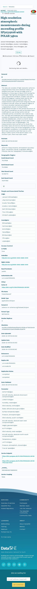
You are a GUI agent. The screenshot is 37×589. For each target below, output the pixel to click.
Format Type (5, 311)
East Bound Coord (7, 178)
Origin (3, 194)
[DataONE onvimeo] (9, 564)
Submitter (4, 255)
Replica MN (5, 360)
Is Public (4, 249)
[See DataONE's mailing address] (24, 564)
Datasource (5, 353)
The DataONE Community (24, 512)
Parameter (4, 389)
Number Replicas (6, 318)
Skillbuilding (5, 524)
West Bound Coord (7, 171)
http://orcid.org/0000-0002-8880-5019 (15, 258)
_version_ (4, 468)
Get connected (18, 584)
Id (2, 77)
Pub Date (4, 138)
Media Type (5, 298)
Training (3, 526)
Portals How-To (6, 532)
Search (5, 6)
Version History (9, 13)
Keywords (4, 145)
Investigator (5, 220)
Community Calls (25, 515)
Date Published (6, 382)
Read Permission (6, 269)
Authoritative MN (6, 275)
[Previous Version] (3, 14)
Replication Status (7, 371)
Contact (22, 529)
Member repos (24, 506)
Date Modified (5, 347)
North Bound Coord (7, 165)
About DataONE (25, 524)
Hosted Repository (7, 508)
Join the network (25, 508)
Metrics (22, 526)
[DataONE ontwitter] (3, 564)
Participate (23, 503)
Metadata (11, 6)
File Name (4, 291)
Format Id (4, 305)
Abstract (4, 85)
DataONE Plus (6, 506)
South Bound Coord (7, 158)
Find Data (7, 537)
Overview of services (8, 503)
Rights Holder (5, 262)
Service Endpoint (6, 453)
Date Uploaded (6, 333)
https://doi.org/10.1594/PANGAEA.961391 (12, 12)
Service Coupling (6, 474)
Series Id (4, 285)
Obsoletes (4, 325)
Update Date (5, 340)
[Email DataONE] (14, 564)
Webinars (4, 529)
